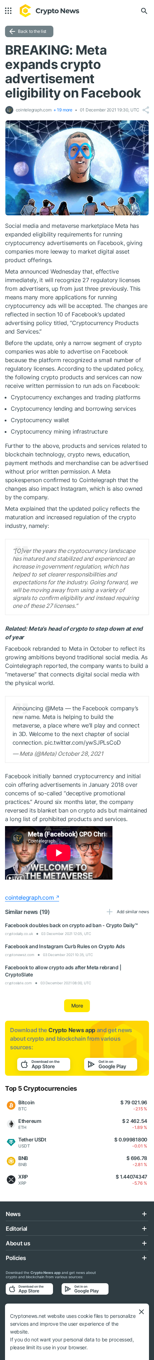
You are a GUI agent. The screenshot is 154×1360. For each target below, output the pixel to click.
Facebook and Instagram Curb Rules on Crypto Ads (65, 946)
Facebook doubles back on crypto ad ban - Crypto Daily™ (71, 925)
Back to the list (32, 31)
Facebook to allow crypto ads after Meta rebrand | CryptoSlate (63, 971)
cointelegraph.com (29, 897)
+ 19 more (62, 109)
